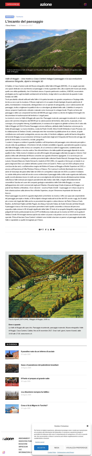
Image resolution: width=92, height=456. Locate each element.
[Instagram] (85, 4)
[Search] (80, 4)
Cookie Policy (52, 452)
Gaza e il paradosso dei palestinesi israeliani (39, 365)
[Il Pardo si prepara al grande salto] (12, 381)
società (9, 17)
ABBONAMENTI (24, 438)
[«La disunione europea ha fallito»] (12, 395)
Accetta (41, 448)
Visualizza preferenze (76, 448)
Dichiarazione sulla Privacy (65, 452)
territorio (19, 17)
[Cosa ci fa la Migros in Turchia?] (12, 408)
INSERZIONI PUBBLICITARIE (29, 441)
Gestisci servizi (39, 442)
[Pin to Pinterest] (51, 229)
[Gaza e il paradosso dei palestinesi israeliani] (12, 368)
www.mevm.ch (26, 334)
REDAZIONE (23, 444)
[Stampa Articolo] (39, 229)
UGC (20, 450)
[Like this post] (43, 229)
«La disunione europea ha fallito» (35, 392)
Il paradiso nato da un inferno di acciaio (37, 351)
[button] (87, 426)
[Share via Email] (53, 229)
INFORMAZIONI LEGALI (27, 452)
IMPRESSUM (23, 447)
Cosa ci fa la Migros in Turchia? (34, 405)
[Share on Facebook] (45, 229)
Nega (56, 448)
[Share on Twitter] (48, 230)
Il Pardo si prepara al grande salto (35, 378)
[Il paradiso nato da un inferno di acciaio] (12, 354)
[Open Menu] (12, 4)
